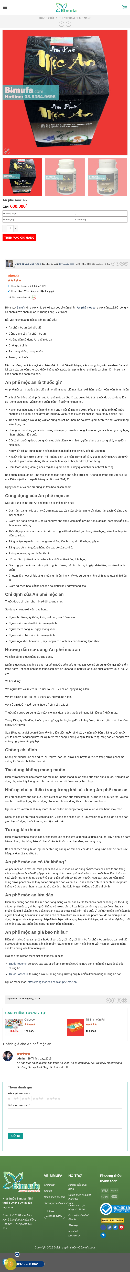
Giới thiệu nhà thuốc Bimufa (79, 1217)
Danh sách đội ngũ (54, 1196)
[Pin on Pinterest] (122, 264)
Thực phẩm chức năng (75, 18)
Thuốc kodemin (18, 963)
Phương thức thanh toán (111, 1178)
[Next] (121, 92)
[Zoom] (7, 151)
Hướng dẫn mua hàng (77, 1186)
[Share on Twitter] (113, 264)
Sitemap (73, 1225)
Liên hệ (48, 1190)
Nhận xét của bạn (19, 1105)
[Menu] (5, 7)
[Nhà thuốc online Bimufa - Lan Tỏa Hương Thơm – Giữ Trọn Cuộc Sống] (66, 7)
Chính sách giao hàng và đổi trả (77, 1207)
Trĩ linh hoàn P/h (95, 1019)
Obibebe (29, 1019)
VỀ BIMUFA (53, 1176)
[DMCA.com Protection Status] (112, 1220)
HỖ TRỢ (75, 1176)
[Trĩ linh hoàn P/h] (75, 1027)
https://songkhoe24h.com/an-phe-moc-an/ (52, 982)
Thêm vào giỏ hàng (19, 237)
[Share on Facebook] (118, 264)
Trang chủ (46, 18)
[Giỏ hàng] (124, 7)
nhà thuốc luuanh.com (74, 1233)
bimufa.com (88, 1247)
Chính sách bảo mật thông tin (79, 1196)
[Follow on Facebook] (103, 1227)
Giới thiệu (49, 1184)
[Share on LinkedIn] (126, 264)
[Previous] (9, 92)
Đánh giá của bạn (19, 1093)
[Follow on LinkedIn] (103, 1235)
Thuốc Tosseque (19, 974)
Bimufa (21, 307)
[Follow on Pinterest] (121, 1227)
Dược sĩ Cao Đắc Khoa (28, 263)
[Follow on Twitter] (115, 1227)
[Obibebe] (14, 1027)
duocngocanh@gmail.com (58, 1203)
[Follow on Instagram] (109, 1227)
